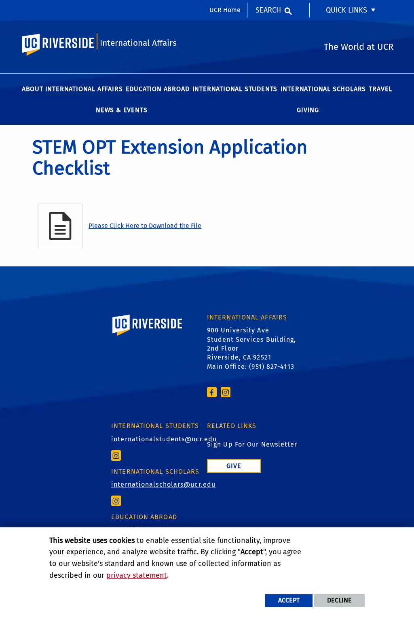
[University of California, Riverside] (147, 336)
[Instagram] (225, 392)
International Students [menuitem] (235, 89)
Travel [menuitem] (380, 89)
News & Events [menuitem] (121, 110)
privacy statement (136, 575)
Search (268, 10)
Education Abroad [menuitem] (158, 89)
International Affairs (138, 43)
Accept (289, 600)
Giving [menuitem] (308, 110)
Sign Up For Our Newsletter (252, 444)
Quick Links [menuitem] (346, 10)
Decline (339, 600)
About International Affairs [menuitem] (72, 89)
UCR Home (225, 10)
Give (233, 466)
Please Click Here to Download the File (145, 226)
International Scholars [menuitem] (323, 89)
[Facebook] (212, 392)
